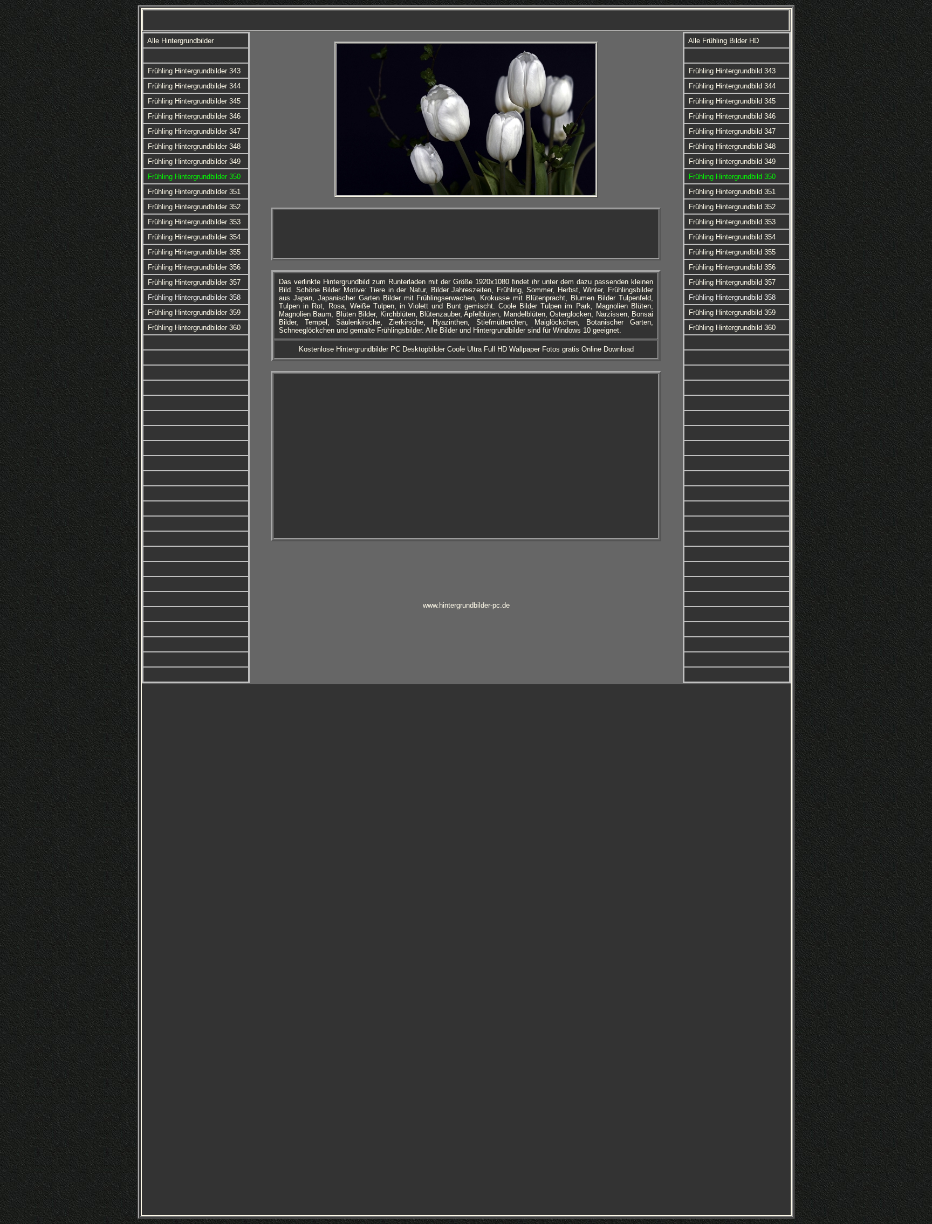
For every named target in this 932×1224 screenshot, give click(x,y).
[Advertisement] (466, 234)
